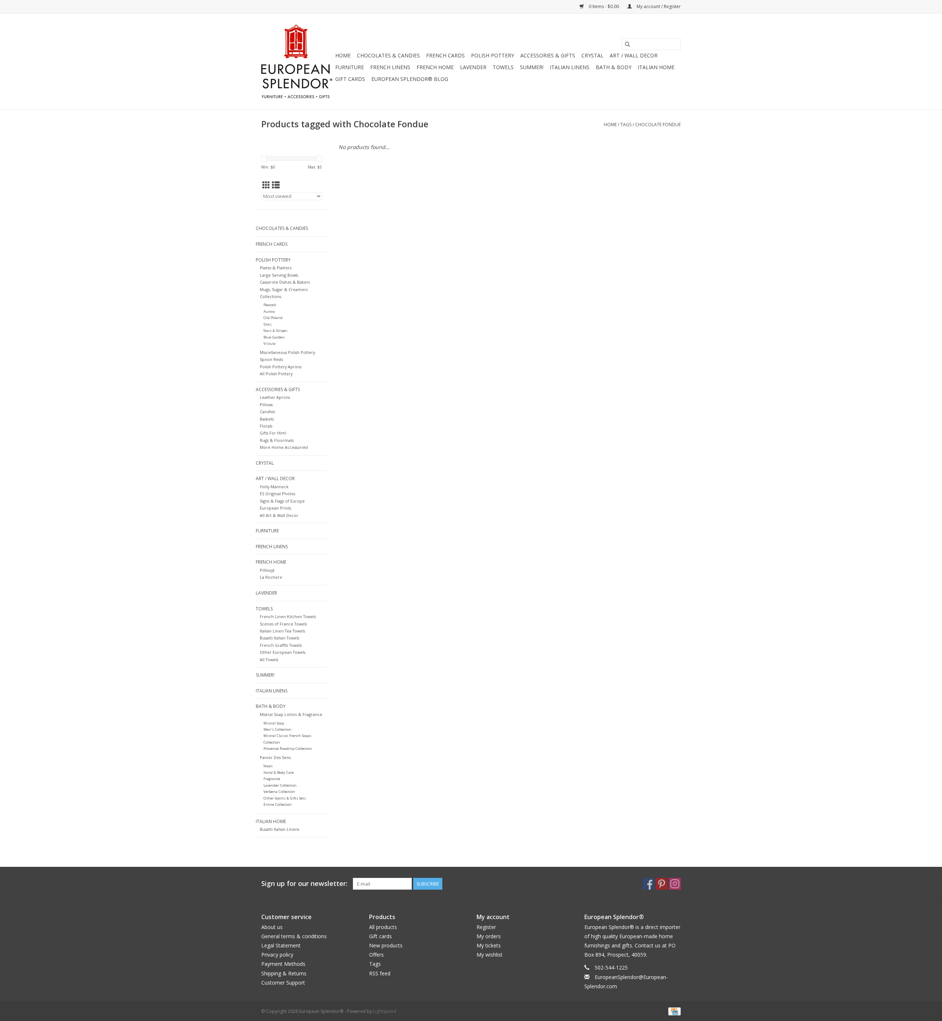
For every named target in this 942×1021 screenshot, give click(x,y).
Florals (266, 426)
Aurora (269, 311)
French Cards (445, 55)
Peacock (269, 304)
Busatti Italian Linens (279, 829)
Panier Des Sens (275, 757)
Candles (267, 411)
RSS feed (379, 973)
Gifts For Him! (273, 433)
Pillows (266, 404)
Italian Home (656, 67)
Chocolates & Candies (388, 55)
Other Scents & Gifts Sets (284, 798)
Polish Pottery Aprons (280, 366)
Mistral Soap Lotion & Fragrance (291, 714)
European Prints (275, 508)
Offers (376, 954)
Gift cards (350, 78)
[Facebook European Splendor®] (648, 884)
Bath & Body (613, 67)
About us (272, 926)
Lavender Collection (280, 785)
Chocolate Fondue (658, 124)
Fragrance (271, 778)
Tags (625, 124)
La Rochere (271, 577)
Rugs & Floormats (277, 440)
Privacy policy (277, 954)
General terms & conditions (294, 936)
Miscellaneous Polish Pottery (287, 352)
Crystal (592, 55)
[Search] (627, 44)
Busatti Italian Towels (279, 638)
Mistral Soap (273, 723)
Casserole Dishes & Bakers (285, 282)
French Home (435, 67)
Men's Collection (277, 729)
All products (383, 926)
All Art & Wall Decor (279, 515)
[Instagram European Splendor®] (675, 884)
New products (386, 945)
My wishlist (490, 954)
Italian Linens (569, 67)
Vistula (269, 343)
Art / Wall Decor (634, 55)
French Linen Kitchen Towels (288, 616)
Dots (267, 324)
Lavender (473, 67)
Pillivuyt (267, 570)
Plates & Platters (275, 267)
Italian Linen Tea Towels (282, 631)
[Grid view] (266, 185)
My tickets (489, 945)
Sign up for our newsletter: (304, 883)
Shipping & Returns (284, 973)
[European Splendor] (297, 61)
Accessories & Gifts (547, 55)
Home (343, 55)
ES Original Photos (277, 493)
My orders (489, 936)
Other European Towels (282, 652)
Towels (503, 67)
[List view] (276, 185)
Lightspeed (384, 1011)
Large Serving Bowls (279, 275)
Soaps (268, 765)
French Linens (390, 67)
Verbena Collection (279, 791)
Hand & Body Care (278, 772)
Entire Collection (277, 804)
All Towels (269, 659)
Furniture (349, 67)
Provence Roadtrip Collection (287, 748)
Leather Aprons (275, 397)
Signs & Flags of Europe (282, 501)
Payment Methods (283, 963)
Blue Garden (274, 337)
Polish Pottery (492, 55)
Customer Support (283, 982)
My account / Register (658, 6)
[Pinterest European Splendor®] (661, 884)
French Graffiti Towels (281, 645)
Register (486, 926)
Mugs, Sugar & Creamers (284, 289)
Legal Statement (281, 945)
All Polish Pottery (276, 373)
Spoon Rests (271, 359)
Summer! (531, 67)
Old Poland (273, 317)
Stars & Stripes (275, 330)
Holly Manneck (274, 486)
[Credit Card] (673, 1011)
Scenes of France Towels (283, 624)
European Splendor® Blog (409, 78)
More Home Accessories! (284, 447)
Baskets (267, 419)
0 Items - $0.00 (604, 6)
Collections (270, 296)
